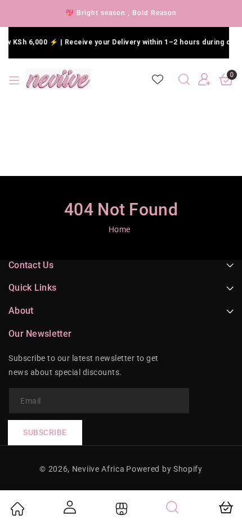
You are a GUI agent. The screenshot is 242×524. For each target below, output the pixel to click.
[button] (184, 79)
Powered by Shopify (164, 468)
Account (69, 507)
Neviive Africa (98, 468)
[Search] (172, 507)
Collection (120, 508)
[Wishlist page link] (157, 79)
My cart (225, 507)
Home (120, 229)
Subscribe (45, 432)
